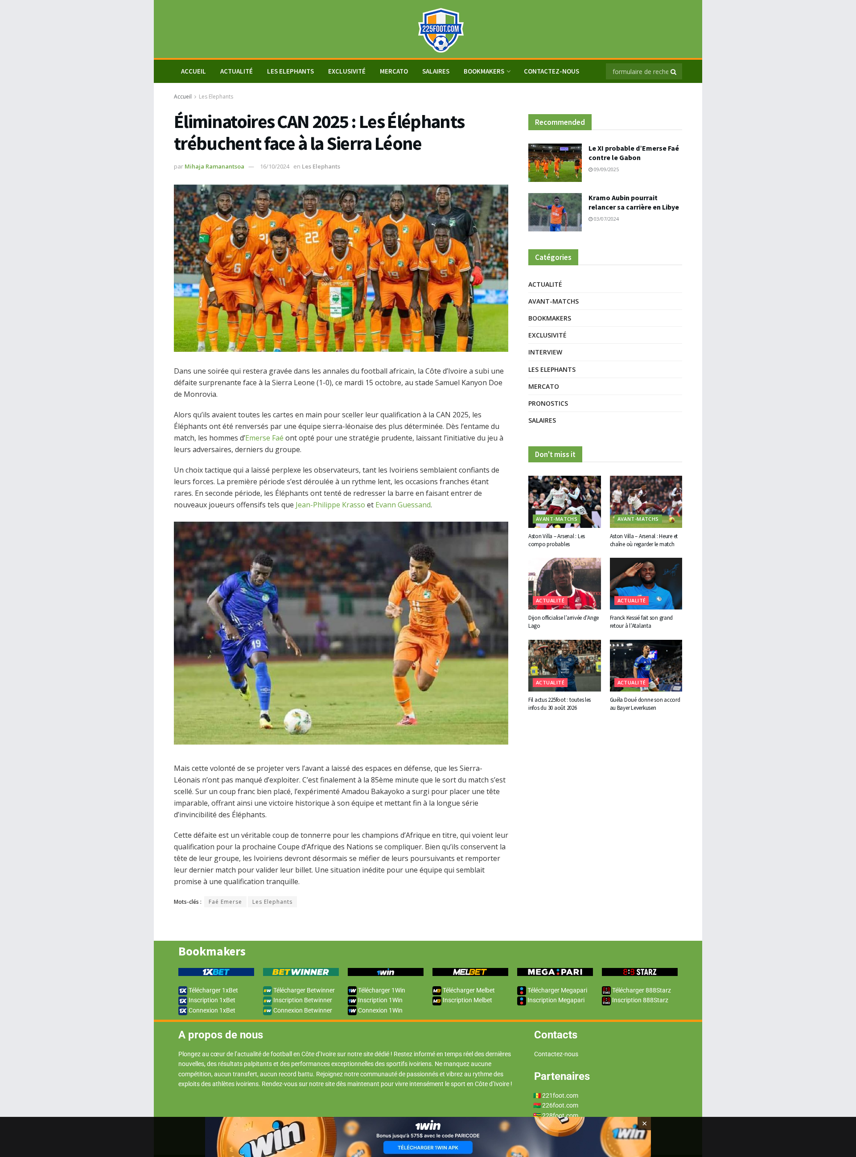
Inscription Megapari (555, 1000)
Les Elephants (290, 71)
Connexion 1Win (380, 1010)
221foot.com (560, 1095)
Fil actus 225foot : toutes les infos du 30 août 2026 (559, 704)
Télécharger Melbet (468, 990)
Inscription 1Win (380, 1000)
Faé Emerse (225, 902)
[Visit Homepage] (428, 29)
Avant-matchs (553, 301)
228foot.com (560, 1115)
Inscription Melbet (466, 1000)
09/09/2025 (606, 169)
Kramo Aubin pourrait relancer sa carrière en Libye (633, 202)
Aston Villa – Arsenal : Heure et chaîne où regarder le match (644, 540)
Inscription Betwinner (302, 1000)
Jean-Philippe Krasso (330, 505)
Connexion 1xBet (211, 1010)
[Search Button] (674, 71)
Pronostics (548, 403)
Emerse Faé (264, 438)
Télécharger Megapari (556, 990)
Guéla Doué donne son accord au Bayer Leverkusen (645, 704)
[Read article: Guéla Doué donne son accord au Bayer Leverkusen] (646, 666)
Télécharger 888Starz (641, 990)
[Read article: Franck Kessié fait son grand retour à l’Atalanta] (646, 583)
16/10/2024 (274, 166)
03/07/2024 (606, 218)
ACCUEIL (193, 71)
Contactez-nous (551, 71)
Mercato (394, 71)
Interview (545, 352)
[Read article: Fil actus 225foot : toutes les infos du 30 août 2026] (564, 666)
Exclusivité (347, 71)
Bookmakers (484, 71)
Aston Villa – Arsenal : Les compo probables (556, 540)
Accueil (183, 96)
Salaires (435, 71)
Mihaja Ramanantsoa (214, 166)
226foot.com (560, 1105)
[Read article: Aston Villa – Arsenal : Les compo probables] (564, 501)
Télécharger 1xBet (212, 990)
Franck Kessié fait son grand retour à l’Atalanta (641, 622)
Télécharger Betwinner (303, 990)
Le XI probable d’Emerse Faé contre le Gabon (633, 153)
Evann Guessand (403, 505)
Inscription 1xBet (211, 1000)
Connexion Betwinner (302, 1010)
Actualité (236, 71)
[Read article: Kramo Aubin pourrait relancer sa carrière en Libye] (555, 212)
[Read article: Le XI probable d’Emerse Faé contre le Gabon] (555, 163)
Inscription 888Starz (639, 1000)
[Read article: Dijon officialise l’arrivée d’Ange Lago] (564, 583)
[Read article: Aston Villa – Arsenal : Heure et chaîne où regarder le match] (646, 501)
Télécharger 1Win (381, 990)
